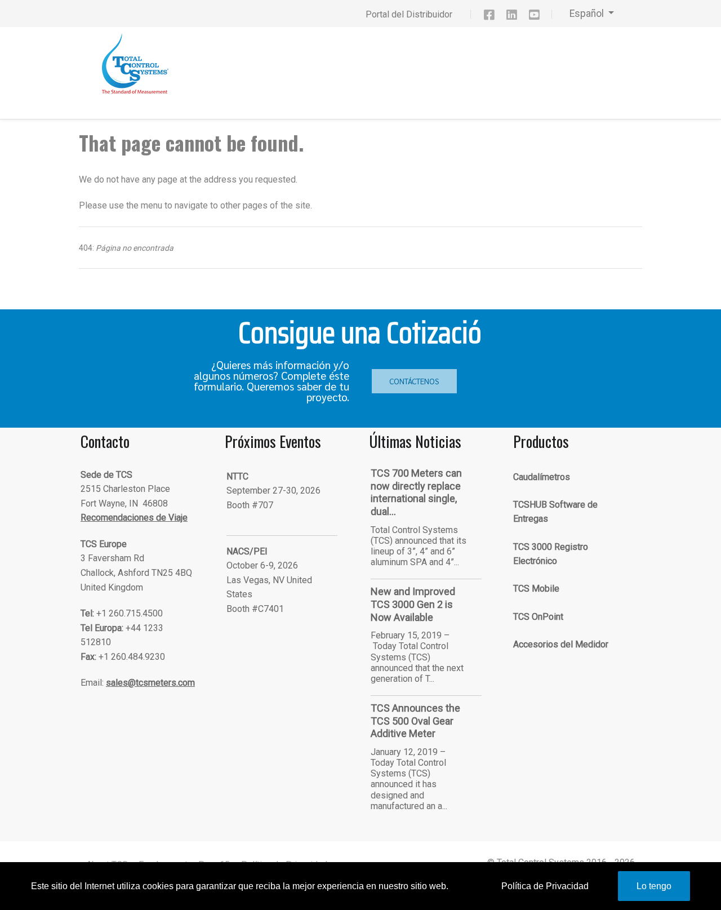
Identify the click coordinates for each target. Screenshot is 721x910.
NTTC (237, 476)
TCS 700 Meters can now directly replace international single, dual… (416, 492)
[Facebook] (494, 17)
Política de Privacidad (545, 886)
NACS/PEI (247, 551)
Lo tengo (654, 886)
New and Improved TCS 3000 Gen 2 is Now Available (413, 604)
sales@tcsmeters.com (150, 682)
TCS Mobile (536, 588)
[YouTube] (539, 17)
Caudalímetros (541, 477)
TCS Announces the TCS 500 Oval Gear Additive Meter (415, 720)
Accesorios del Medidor (560, 644)
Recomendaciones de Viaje (134, 517)
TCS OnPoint (538, 616)
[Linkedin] (516, 17)
